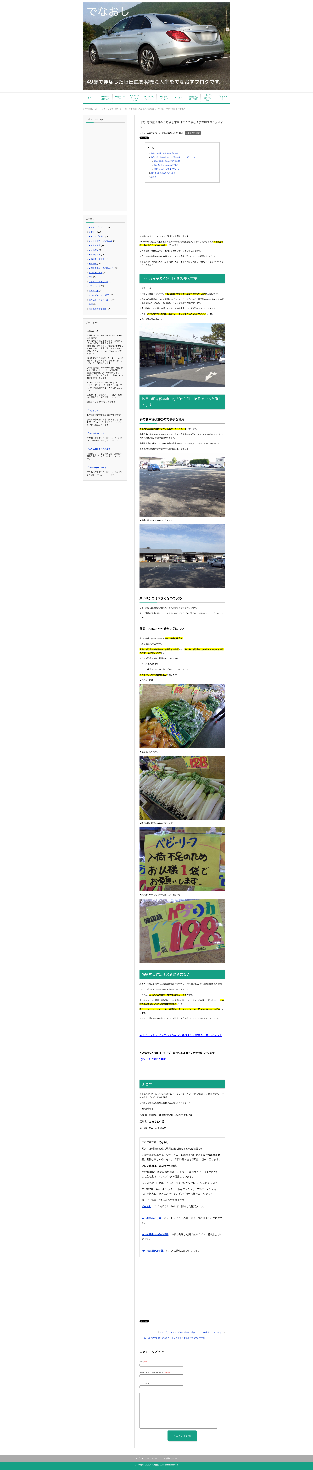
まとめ (153, 177)
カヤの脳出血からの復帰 (155, 1234)
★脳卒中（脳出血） (105, 98)
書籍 (91, 304)
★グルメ (178, 98)
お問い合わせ (171, 1458)
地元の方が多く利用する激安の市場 (165, 153)
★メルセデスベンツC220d (134, 98)
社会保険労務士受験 (193, 98)
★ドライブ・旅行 (164, 98)
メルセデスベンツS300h (99, 295)
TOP (91, 109)
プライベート (222, 98)
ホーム (90, 98)
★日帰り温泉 (95, 254)
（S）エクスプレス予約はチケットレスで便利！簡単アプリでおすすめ (174, 1338)
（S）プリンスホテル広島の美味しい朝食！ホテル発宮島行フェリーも (190, 1332)
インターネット (95, 273)
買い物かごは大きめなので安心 (166, 165)
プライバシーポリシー (98, 282)
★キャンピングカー (149, 98)
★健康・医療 (120, 98)
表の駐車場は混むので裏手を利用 (167, 161)
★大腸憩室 (94, 250)
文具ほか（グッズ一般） (208, 97)
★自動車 (93, 264)
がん (91, 277)
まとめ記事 (94, 291)
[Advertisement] (182, 212)
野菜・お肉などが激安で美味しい (167, 169)
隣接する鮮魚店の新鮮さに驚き (163, 173)
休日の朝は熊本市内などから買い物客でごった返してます (173, 157)
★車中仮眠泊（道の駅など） (101, 268)
